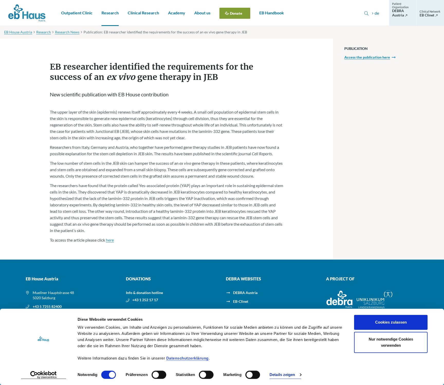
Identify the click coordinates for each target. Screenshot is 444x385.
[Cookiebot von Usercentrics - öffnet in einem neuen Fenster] (43, 375)
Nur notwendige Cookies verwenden (391, 342)
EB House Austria (18, 32)
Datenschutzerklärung (187, 358)
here (110, 239)
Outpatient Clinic (76, 12)
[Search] (366, 13)
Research (110, 12)
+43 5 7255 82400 (47, 306)
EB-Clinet (240, 301)
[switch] (159, 375)
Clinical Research (143, 12)
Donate (236, 13)
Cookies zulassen (391, 322)
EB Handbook (271, 12)
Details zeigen (282, 375)
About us (202, 12)
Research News (67, 32)
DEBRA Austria (245, 292)
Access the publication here (367, 57)
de (377, 13)
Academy (176, 12)
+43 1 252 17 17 (145, 300)
